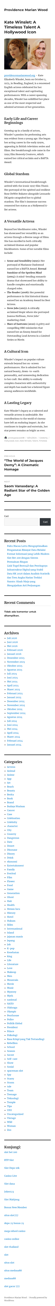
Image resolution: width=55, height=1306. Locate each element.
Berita (10, 794)
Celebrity (43, 438)
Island (10, 932)
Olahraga (12, 1007)
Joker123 (9, 1191)
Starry (10, 1078)
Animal (11, 770)
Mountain (12, 980)
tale (9, 1086)
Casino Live (10, 1175)
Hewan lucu (13, 909)
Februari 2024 (15, 740)
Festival (11, 873)
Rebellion (12, 1043)
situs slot (9, 1262)
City (9, 830)
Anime (10, 774)
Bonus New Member (15, 1207)
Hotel (10, 916)
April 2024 (13, 732)
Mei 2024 (12, 728)
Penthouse (13, 1015)
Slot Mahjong (11, 1199)
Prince (10, 1031)
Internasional (14, 928)
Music (10, 987)
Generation (13, 893)
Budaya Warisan (16, 806)
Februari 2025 (15, 693)
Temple (11, 1102)
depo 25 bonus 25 (14, 1223)
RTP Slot (9, 1160)
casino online (11, 1239)
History (11, 912)
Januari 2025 (14, 697)
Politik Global (14, 1023)
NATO (10, 1003)
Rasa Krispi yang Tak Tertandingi (25, 1039)
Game (10, 889)
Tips (9, 1106)
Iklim (10, 924)
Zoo (9, 1129)
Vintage (11, 1118)
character (12, 826)
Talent (35, 441)
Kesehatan (13, 952)
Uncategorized (15, 1114)
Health (11, 905)
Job (9, 944)
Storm (10, 1082)
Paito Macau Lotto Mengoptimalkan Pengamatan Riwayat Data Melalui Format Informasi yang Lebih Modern (28, 550)
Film (9, 877)
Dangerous (13, 838)
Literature (12, 964)
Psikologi (12, 1035)
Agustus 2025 (14, 669)
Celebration (13, 818)
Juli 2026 (12, 638)
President (12, 1027)
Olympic (11, 1011)
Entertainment (15, 865)
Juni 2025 (12, 677)
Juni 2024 (12, 725)
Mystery (11, 991)
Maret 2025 (13, 689)
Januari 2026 (14, 654)
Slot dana (9, 1183)
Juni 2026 (12, 642)
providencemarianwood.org (19, 75)
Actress (11, 767)
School (11, 1047)
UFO (9, 1110)
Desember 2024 (16, 701)
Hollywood (9, 441)
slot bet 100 (10, 1152)
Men (9, 976)
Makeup (11, 972)
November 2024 (16, 705)
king (9, 956)
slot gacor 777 (12, 1286)
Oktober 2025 (14, 665)
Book (10, 798)
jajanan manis (15, 936)
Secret (10, 1055)
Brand (10, 802)
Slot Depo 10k (11, 1168)
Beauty (11, 790)
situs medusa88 (13, 1270)
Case (9, 814)
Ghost (10, 897)
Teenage (12, 1094)
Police (10, 1019)
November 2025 (16, 661)
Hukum (11, 920)
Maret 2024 (13, 736)
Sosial (10, 1066)
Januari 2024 (14, 744)
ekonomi (12, 861)
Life (9, 960)
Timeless (43, 441)
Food (10, 885)
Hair (9, 901)
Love (9, 968)
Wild (9, 1122)
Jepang (11, 940)
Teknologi (12, 1098)
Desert (10, 845)
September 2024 (16, 713)
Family (11, 869)
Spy (9, 1074)
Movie (10, 983)
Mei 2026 (12, 646)
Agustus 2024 (14, 717)
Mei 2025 (12, 681)
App (9, 778)
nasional (12, 999)
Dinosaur (12, 849)
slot (6, 1254)
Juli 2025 (12, 673)
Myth (10, 995)
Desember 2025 (16, 657)
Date (9, 841)
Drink (10, 857)
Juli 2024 (12, 721)
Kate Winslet (25, 441)
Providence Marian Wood (26, 10)
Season (11, 1051)
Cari (6, 516)
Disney (11, 853)
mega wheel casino (14, 1231)
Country (11, 834)
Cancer (11, 810)
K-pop (10, 948)
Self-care (12, 1058)
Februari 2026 (15, 650)
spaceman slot (15, 1070)
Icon (17, 441)
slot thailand (11, 1246)
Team (10, 1090)
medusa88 (10, 1278)
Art (9, 782)
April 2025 (13, 685)
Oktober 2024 (14, 709)
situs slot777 (11, 1215)
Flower (11, 881)
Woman (11, 1126)
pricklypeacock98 (16, 438)
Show (10, 1062)
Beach (10, 786)
